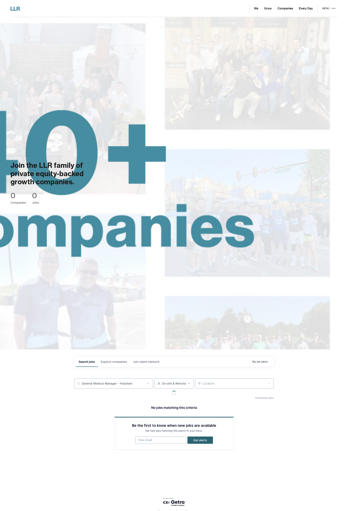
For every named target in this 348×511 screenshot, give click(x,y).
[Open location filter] (269, 383)
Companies (285, 8)
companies (114, 361)
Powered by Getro (264, 397)
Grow (268, 8)
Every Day (306, 8)
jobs (87, 361)
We (256, 8)
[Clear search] (148, 383)
